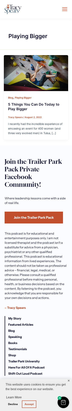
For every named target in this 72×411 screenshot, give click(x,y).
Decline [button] (13, 404)
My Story (14, 318)
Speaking (15, 337)
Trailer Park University (24, 361)
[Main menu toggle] (65, 9)
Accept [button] (29, 404)
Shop (12, 355)
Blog (10, 97)
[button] (63, 402)
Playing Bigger (23, 97)
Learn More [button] (14, 397)
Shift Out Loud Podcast (25, 373)
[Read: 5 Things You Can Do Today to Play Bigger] (36, 73)
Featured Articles (20, 324)
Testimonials (17, 349)
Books (12, 343)
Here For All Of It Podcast (26, 367)
